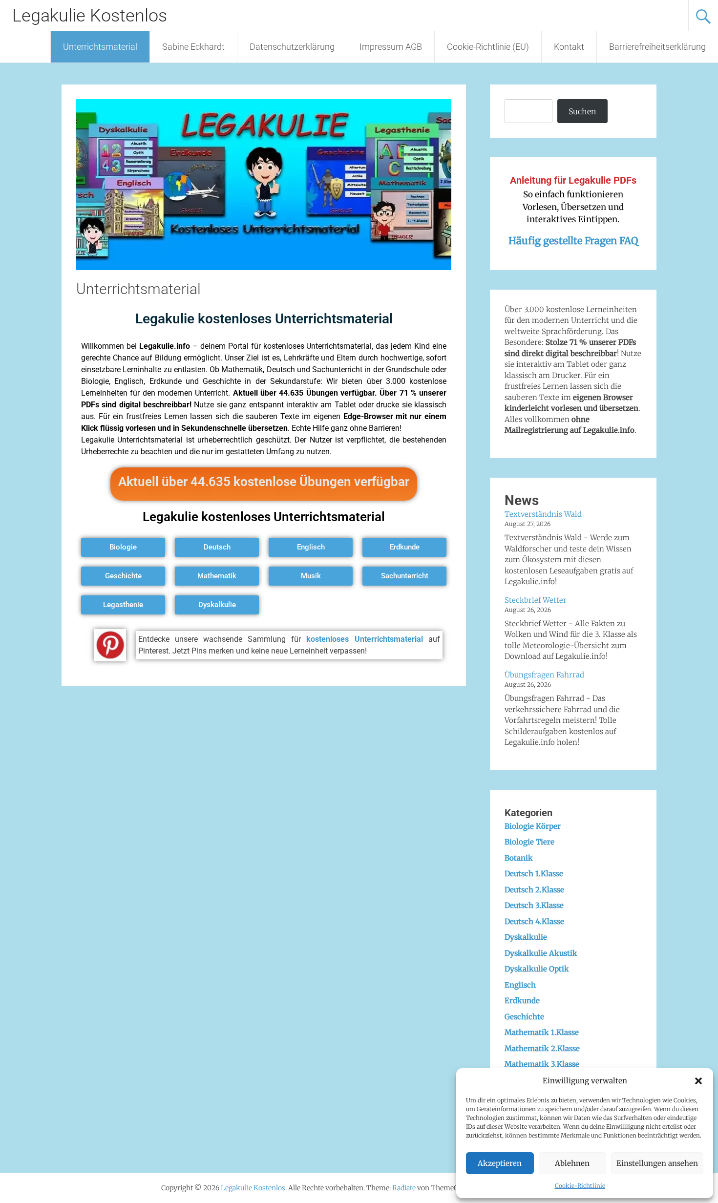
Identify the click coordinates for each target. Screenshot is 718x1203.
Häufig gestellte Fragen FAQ (573, 240)
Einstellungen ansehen (657, 1163)
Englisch (520, 985)
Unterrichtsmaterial (100, 47)
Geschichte (524, 1016)
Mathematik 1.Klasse (542, 1032)
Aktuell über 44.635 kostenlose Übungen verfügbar (263, 481)
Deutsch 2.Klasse (534, 889)
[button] (698, 1081)
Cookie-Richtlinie (580, 1185)
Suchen (582, 111)
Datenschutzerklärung (292, 47)
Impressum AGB (390, 47)
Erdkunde (522, 1000)
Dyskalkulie (526, 937)
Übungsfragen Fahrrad (544, 674)
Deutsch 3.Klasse (534, 905)
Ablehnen (572, 1163)
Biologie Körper (533, 826)
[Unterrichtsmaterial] (263, 267)
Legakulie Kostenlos (89, 15)
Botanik (519, 858)
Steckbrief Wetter (536, 600)
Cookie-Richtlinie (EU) (488, 47)
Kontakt (569, 47)
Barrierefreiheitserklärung (657, 47)
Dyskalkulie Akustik (541, 953)
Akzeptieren (500, 1163)
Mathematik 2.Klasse (542, 1048)
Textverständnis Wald (543, 514)
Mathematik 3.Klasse (542, 1064)
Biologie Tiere (529, 841)
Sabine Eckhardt (193, 47)
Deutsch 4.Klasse (534, 921)
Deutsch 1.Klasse (534, 873)
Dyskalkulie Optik (537, 968)
